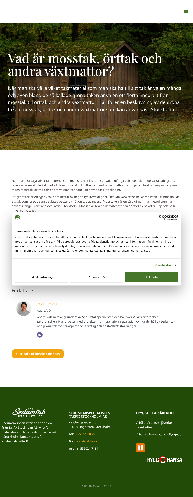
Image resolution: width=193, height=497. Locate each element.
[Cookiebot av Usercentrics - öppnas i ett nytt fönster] (162, 217)
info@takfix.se (87, 441)
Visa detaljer (163, 265)
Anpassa (94, 277)
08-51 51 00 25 (85, 434)
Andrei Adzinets (49, 303)
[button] (186, 11)
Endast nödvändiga (41, 277)
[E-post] (40, 335)
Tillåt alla (152, 277)
